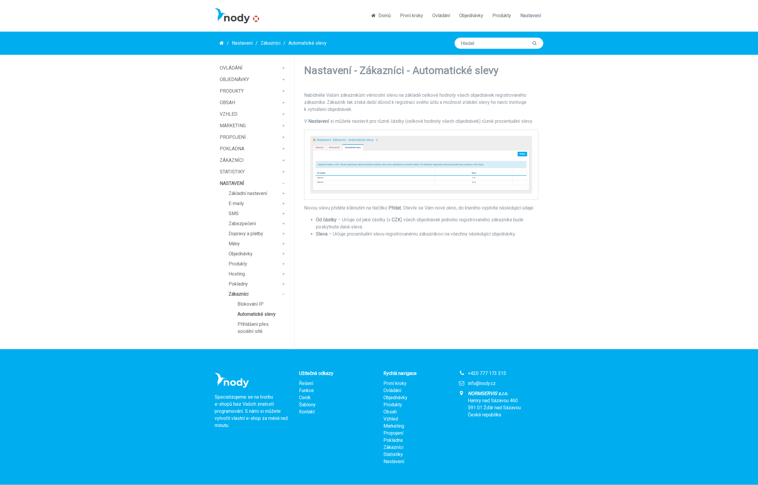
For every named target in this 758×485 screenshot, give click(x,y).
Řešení (306, 383)
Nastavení (530, 15)
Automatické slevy (307, 43)
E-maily (236, 203)
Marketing (233, 125)
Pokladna (232, 149)
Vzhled (228, 114)
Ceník (305, 397)
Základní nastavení (248, 193)
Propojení (233, 137)
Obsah (227, 102)
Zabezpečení (242, 223)
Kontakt (307, 412)
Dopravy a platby (246, 233)
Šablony (307, 404)
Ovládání (441, 15)
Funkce (306, 390)
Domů (384, 15)
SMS (234, 213)
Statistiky (232, 172)
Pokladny (238, 284)
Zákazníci (270, 43)
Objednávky (471, 15)
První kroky (411, 15)
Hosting (237, 274)
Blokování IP (250, 304)
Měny (234, 243)
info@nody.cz (482, 383)
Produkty (501, 15)
